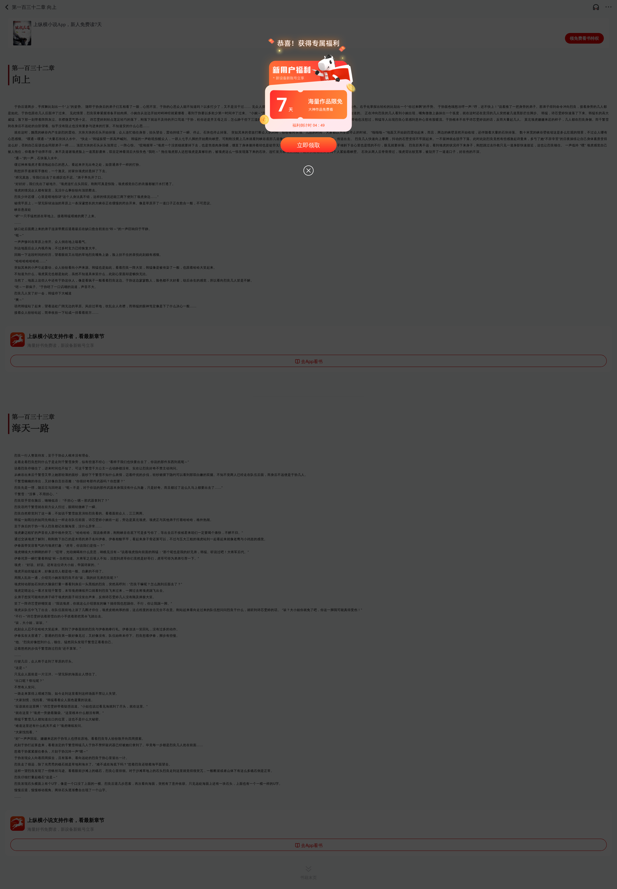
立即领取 (308, 145)
